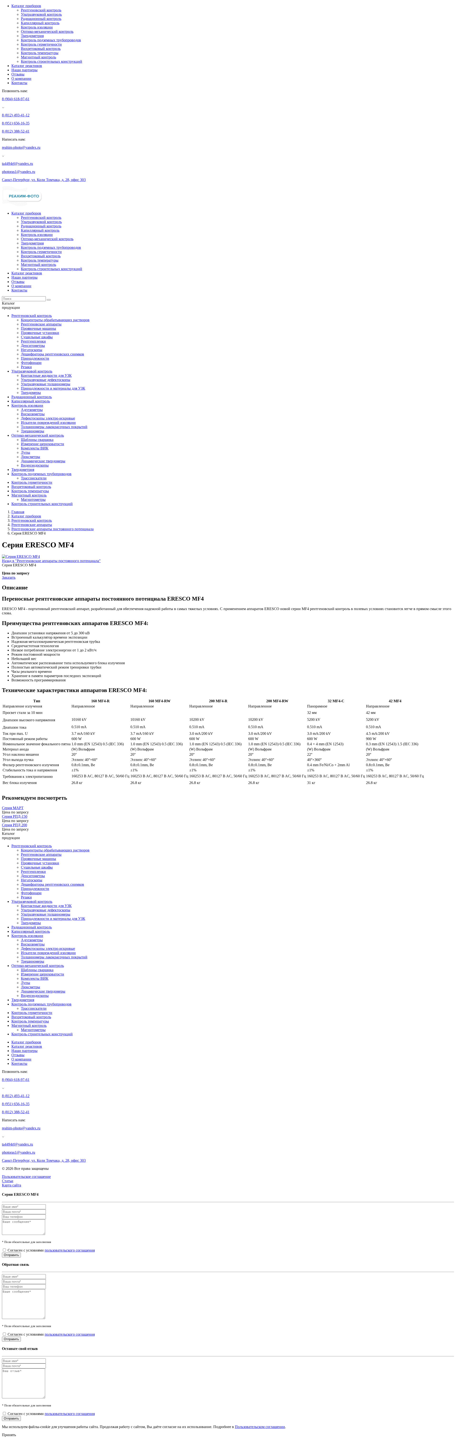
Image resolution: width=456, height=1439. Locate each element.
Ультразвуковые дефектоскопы (45, 380)
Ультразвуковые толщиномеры (45, 384)
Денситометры (33, 346)
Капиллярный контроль (40, 23)
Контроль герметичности (41, 44)
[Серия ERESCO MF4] (21, 557)
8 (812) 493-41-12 (15, 115)
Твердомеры (31, 393)
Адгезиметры (32, 410)
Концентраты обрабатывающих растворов (55, 320)
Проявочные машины (38, 328)
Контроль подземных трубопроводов (51, 40)
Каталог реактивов (26, 66)
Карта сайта (11, 1185)
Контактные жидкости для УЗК (46, 375)
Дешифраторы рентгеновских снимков (52, 354)
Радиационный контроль (41, 19)
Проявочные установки (40, 333)
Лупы (25, 452)
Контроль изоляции (37, 27)
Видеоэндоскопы (35, 465)
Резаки (26, 367)
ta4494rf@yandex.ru (17, 164)
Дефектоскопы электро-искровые (48, 418)
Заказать (8, 577)
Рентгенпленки (33, 341)
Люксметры (30, 457)
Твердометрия (32, 36)
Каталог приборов (26, 6)
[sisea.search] (49, 300)
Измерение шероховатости (42, 444)
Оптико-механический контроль (47, 31)
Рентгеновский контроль (41, 10)
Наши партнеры (24, 70)
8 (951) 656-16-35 (15, 123)
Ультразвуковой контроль (41, 14)
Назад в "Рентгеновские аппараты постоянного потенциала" (51, 561)
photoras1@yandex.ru (18, 172)
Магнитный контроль (38, 57)
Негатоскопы (31, 350)
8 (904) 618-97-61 (15, 99)
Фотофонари (31, 363)
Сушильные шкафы (37, 337)
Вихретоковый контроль (41, 49)
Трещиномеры (32, 431)
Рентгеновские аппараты (41, 324)
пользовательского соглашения (70, 1250)
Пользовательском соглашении (260, 1427)
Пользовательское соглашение (26, 1177)
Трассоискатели (34, 478)
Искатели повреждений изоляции (48, 423)
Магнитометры (33, 499)
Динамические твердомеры (43, 461)
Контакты (19, 83)
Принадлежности (35, 358)
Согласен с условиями (51, 1250)
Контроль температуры (39, 53)
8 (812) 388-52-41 (15, 131)
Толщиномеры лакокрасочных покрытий (54, 427)
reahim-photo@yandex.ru (21, 147)
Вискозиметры (33, 414)
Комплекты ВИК (34, 448)
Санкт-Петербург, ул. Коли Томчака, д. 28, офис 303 (44, 180)
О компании (21, 78)
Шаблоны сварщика (37, 440)
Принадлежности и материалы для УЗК (53, 388)
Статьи (7, 1181)
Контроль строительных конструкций (51, 61)
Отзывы (17, 74)
